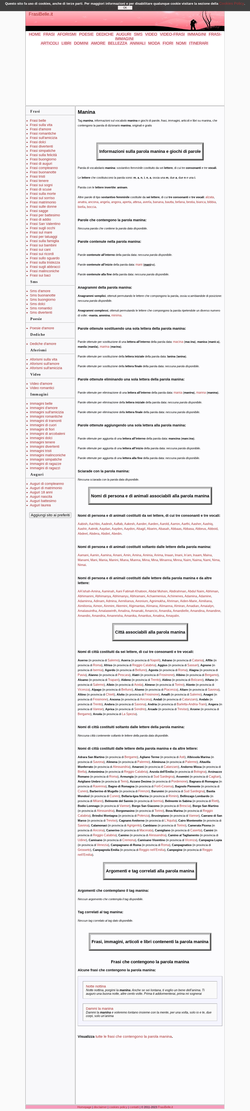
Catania (197, 660)
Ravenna (99, 786)
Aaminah (108, 591)
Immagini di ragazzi (45, 468)
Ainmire (109, 606)
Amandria (98, 615)
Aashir (82, 528)
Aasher (196, 524)
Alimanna (165, 606)
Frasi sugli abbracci (45, 267)
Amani (117, 555)
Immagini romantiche (46, 416)
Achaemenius (156, 596)
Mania (103, 560)
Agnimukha (157, 601)
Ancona (145, 699)
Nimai (82, 565)
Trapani (113, 679)
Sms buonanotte (42, 295)
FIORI (168, 43)
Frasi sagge (39, 211)
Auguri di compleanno (47, 484)
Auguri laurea (40, 505)
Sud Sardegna (164, 776)
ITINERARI (198, 43)
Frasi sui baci (40, 275)
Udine (82, 840)
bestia (190, 202)
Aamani (83, 555)
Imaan (169, 555)
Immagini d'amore (44, 408)
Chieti (110, 694)
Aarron (175, 524)
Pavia (82, 675)
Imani (178, 555)
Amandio (84, 615)
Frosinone (166, 675)
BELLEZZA (117, 43)
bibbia (211, 202)
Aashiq (207, 524)
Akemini (121, 606)
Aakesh (129, 524)
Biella (82, 771)
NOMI (181, 43)
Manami (83, 560)
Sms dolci (37, 304)
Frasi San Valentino (45, 224)
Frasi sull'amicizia (43, 138)
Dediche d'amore (43, 344)
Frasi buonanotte (43, 172)
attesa (137, 202)
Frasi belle (38, 121)
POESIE (86, 34)
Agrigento (133, 825)
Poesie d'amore (42, 328)
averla (147, 202)
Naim (187, 560)
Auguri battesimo (43, 501)
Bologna (199, 771)
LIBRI (66, 43)
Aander (141, 524)
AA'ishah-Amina (89, 591)
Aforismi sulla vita (43, 359)
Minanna (166, 560)
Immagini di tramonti (46, 421)
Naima (197, 560)
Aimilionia (85, 606)
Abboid (213, 528)
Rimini (173, 796)
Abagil (140, 528)
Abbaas (176, 528)
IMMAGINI (197, 34)
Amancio (151, 610)
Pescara (123, 675)
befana (180, 202)
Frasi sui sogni (41, 185)
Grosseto (84, 849)
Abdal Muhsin (158, 591)
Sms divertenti (41, 312)
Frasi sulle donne (43, 207)
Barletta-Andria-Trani (191, 704)
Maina (207, 555)
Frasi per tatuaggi (43, 237)
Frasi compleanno (44, 168)
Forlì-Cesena (163, 786)
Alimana (152, 606)
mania (178, 392)
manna (201, 392)
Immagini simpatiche (46, 459)
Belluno (140, 670)
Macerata (145, 830)
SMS (138, 34)
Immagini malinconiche (48, 455)
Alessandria (121, 766)
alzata (209, 197)
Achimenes (175, 596)
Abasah (163, 528)
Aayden (117, 528)
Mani (93, 560)
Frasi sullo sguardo (45, 258)
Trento (155, 679)
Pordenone (179, 781)
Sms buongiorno (42, 300)
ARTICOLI (50, 43)
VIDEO (151, 34)
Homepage (84, 1107)
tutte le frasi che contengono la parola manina (134, 1036)
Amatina (158, 615)
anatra (82, 202)
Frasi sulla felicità (43, 155)
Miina (146, 560)
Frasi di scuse (41, 189)
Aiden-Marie (188, 601)
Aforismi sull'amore (44, 364)
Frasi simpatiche (42, 151)
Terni (124, 781)
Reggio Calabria (143, 665)
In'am (187, 555)
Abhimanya (103, 596)
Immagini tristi (41, 451)
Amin (127, 555)
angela (105, 202)
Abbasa (188, 528)
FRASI (49, 34)
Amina (136, 555)
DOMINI (81, 43)
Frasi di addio (40, 219)
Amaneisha (115, 615)
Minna (177, 560)
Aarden (153, 524)
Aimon (97, 606)
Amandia (165, 610)
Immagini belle (41, 404)
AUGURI (123, 34)
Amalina (123, 610)
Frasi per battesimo (45, 215)
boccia (91, 207)
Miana (124, 560)
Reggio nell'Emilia (151, 849)
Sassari (192, 665)
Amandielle (181, 610)
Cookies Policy (231, 3)
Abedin (116, 533)
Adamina (191, 596)
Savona (213, 689)
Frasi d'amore (40, 129)
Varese (98, 709)
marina (104, 346)
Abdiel (105, 533)
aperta (126, 202)
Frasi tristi (37, 176)
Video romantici (42, 388)
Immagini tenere (42, 442)
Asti (182, 757)
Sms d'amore (40, 291)
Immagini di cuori (43, 425)
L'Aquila (170, 820)
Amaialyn (206, 606)
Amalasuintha (87, 610)
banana (158, 202)
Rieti (215, 801)
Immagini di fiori (42, 429)
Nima (216, 560)
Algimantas (137, 606)
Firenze (143, 791)
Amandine (213, 610)
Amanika (130, 615)
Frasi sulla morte (43, 194)
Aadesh (106, 524)
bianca (201, 202)
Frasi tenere (39, 181)
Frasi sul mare (41, 232)
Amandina (197, 610)
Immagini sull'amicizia (47, 412)
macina (178, 341)
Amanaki (137, 610)
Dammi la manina (99, 1009)
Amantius (144, 615)
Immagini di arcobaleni (47, 434)
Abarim (152, 528)
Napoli (154, 660)
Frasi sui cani (40, 250)
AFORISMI (66, 34)
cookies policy (118, 1107)
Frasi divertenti (41, 146)
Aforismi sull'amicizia (46, 368)
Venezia (102, 845)
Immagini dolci (41, 438)
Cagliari (214, 776)
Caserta (195, 830)
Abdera (94, 533)
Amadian (192, 606)
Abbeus (200, 528)
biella (81, 207)
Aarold (164, 524)
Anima (158, 555)
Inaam (197, 555)
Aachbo (94, 524)
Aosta (138, 684)
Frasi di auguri (41, 164)
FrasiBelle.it (41, 14)
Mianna (135, 560)
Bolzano (197, 679)
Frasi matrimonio (43, 202)
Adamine (205, 596)
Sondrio (139, 709)
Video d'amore (41, 384)
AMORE (98, 43)
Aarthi (185, 524)
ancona (93, 202)
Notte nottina (96, 986)
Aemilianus (126, 601)
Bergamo (211, 675)
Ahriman (173, 601)
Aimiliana (205, 601)
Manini (113, 560)
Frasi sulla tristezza (45, 262)
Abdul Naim (196, 591)
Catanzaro (189, 699)
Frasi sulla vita (41, 125)
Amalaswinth (107, 610)
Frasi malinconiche (44, 271)
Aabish (83, 524)
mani (139, 264)
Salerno (113, 660)
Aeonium (141, 601)
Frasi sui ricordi (42, 254)
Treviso (182, 709)
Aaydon (129, 528)
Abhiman (212, 591)
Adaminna (85, 601)
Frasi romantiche (43, 133)
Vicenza (83, 689)
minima (116, 315)
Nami (207, 560)
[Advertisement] (125, 74)
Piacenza (170, 689)
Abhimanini (86, 596)
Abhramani (137, 596)
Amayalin (172, 615)
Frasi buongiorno (43, 159)
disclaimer (100, 1107)
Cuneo (82, 791)
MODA (154, 43)
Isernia (97, 670)
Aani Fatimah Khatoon (131, 591)
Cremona (128, 840)
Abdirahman (177, 591)
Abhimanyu (120, 596)
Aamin (94, 555)
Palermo (143, 762)
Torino (179, 684)
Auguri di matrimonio (46, 488)
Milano (97, 801)
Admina (111, 601)
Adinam (99, 601)
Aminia (148, 555)
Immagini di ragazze (45, 464)
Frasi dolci (38, 142)
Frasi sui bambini (43, 245)
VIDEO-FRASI (172, 34)
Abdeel (83, 533)
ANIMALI (138, 43)
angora (116, 202)
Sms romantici (41, 308)
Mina (154, 560)
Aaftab (118, 524)
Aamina (106, 555)
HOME (35, 34)
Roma (97, 665)
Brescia (184, 806)
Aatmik (93, 528)
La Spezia (129, 714)
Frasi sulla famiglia (44, 241)
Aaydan (104, 528)
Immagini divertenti (44, 447)
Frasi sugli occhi (42, 228)
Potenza (143, 815)
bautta (169, 202)
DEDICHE (104, 34)
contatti (134, 1107)
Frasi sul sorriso (42, 198)
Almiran (179, 606)
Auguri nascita (41, 497)
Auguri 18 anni (41, 492)
